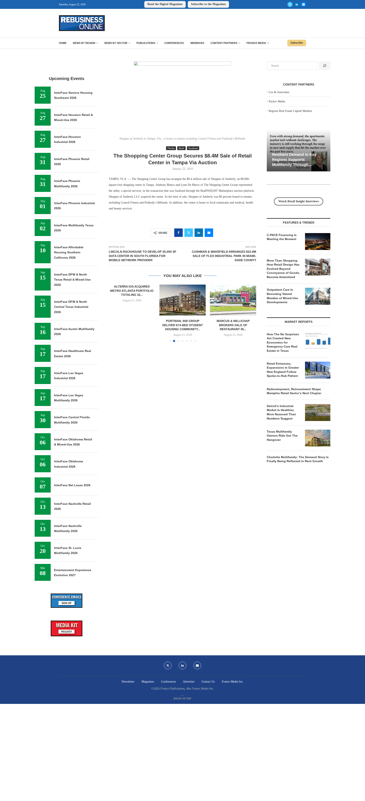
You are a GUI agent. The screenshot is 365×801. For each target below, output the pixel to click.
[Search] (324, 65)
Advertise (188, 681)
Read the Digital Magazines (164, 4)
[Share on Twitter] (188, 232)
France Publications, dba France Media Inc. (187, 688)
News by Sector (115, 43)
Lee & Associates (279, 92)
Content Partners (224, 43)
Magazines (148, 681)
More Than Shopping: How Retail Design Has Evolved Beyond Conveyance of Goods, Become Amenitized (283, 269)
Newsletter (128, 681)
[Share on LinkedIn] (199, 232)
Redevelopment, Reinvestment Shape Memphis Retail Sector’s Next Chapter (294, 391)
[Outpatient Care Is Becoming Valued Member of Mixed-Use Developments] (317, 296)
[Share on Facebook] (178, 232)
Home (63, 43)
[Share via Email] (209, 232)
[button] (114, 313)
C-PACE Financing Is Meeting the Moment (282, 237)
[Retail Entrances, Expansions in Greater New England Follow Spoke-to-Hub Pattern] (317, 370)
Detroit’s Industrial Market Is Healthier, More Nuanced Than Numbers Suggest (281, 412)
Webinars (197, 43)
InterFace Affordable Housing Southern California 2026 (68, 252)
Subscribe (296, 42)
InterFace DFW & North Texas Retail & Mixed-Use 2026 (72, 279)
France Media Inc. (233, 681)
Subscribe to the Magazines (208, 4)
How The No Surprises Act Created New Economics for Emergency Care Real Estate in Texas (283, 342)
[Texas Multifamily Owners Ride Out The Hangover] (317, 438)
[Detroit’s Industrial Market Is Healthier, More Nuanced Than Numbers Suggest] (317, 412)
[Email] (303, 4)
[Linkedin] (296, 4)
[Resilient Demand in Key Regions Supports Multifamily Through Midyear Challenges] (298, 150)
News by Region (84, 43)
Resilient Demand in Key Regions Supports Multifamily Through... (294, 159)
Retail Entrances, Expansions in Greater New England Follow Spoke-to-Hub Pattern (283, 370)
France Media (256, 43)
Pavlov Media (277, 101)
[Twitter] (290, 4)
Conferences (174, 43)
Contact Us (208, 681)
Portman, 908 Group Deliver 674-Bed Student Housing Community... (182, 325)
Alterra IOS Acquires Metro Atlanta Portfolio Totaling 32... (132, 290)
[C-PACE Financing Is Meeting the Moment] (317, 241)
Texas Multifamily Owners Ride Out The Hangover (282, 435)
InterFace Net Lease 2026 (72, 485)
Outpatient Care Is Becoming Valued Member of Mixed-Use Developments (282, 296)
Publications (145, 43)
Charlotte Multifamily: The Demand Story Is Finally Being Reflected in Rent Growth (298, 459)
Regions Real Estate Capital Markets (290, 111)
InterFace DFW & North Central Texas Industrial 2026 (71, 307)
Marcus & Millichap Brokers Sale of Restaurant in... (233, 325)
